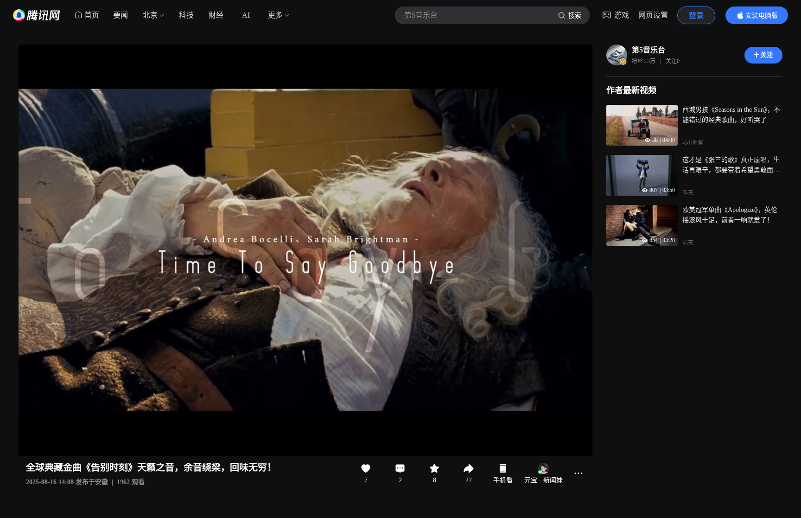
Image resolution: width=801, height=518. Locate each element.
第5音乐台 (648, 50)
